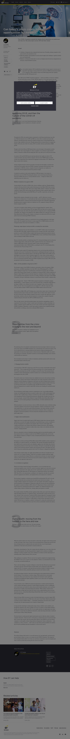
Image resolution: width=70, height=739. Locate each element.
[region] (35, 96)
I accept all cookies (44, 102)
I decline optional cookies (25, 102)
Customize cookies (34, 105)
